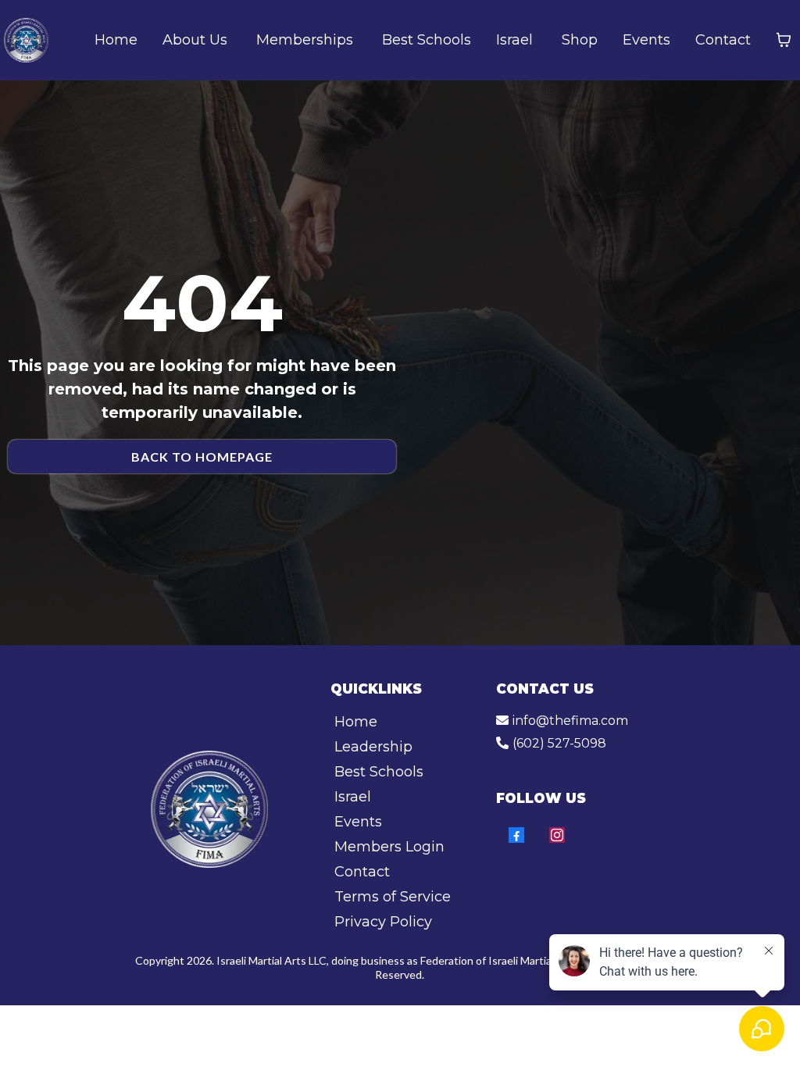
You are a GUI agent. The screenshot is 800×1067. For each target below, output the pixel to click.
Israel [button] (516, 39)
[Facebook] (516, 835)
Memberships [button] (306, 39)
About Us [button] (196, 39)
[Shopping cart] (783, 40)
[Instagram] (557, 835)
